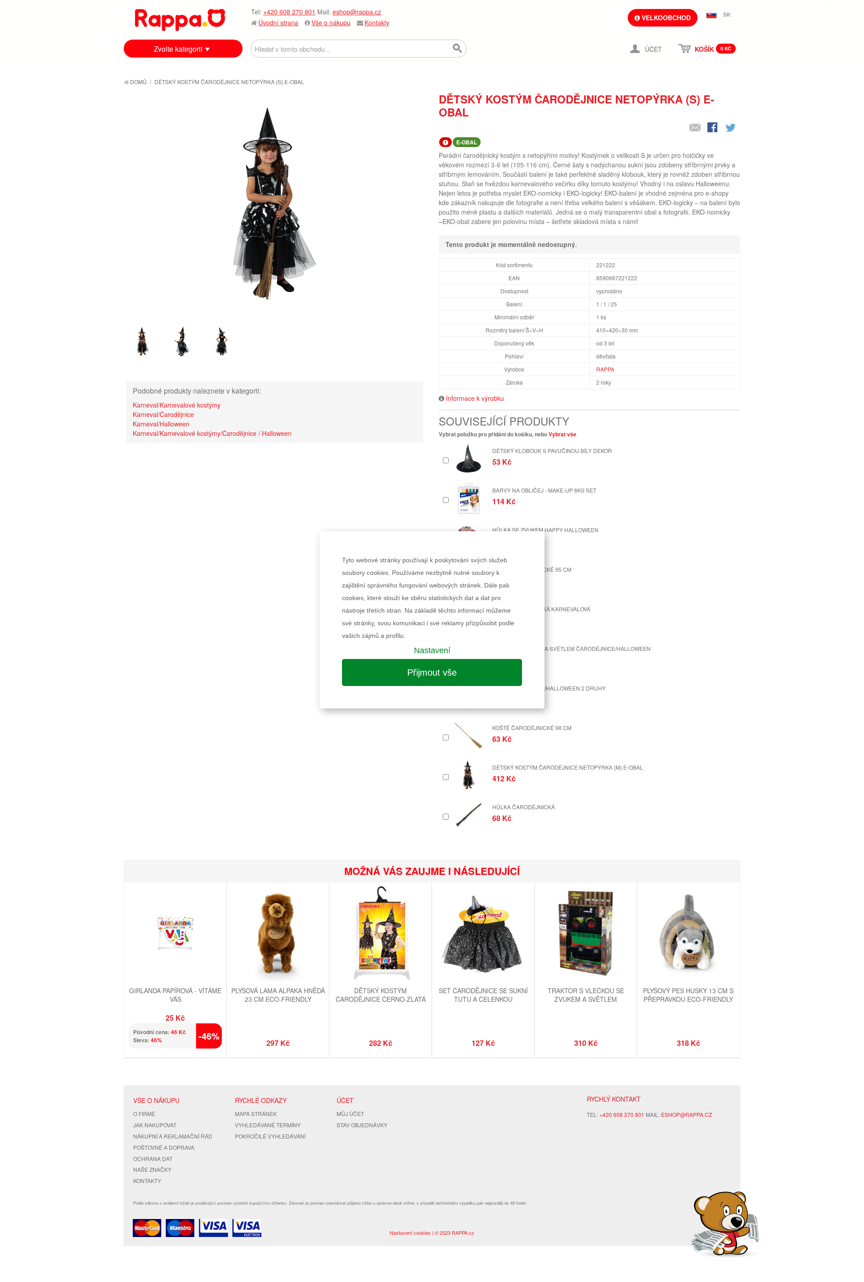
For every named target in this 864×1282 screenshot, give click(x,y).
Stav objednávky (362, 1125)
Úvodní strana (278, 22)
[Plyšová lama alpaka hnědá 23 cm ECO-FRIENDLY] (278, 934)
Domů (138, 81)
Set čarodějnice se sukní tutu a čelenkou (483, 995)
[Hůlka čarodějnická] (469, 815)
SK (727, 14)
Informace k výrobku (475, 398)
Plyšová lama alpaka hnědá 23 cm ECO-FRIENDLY (278, 995)
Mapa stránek (256, 1113)
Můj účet (350, 1113)
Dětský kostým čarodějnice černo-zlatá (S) (381, 999)
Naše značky (152, 1169)
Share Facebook (713, 128)
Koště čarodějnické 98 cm (532, 727)
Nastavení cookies (410, 1232)
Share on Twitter (731, 128)
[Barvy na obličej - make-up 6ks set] (469, 498)
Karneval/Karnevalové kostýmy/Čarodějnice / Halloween (212, 433)
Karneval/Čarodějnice (163, 414)
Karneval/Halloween (161, 423)
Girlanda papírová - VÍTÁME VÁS (175, 995)
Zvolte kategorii (178, 49)
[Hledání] (458, 49)
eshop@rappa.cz (357, 11)
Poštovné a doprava (163, 1147)
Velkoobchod (665, 17)
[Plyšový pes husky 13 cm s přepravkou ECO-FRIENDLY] (688, 934)
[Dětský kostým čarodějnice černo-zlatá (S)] (380, 934)
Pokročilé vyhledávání (270, 1136)
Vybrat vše (562, 434)
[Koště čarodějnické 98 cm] (469, 736)
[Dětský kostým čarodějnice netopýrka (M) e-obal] (469, 775)
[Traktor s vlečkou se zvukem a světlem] (586, 934)
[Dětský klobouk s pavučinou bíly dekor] (469, 458)
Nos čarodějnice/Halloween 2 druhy (549, 688)
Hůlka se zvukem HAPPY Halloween (545, 529)
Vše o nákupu (331, 22)
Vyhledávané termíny (268, 1125)
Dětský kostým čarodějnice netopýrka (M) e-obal (567, 767)
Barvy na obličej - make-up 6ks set (544, 490)
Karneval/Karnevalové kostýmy (176, 404)
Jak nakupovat (154, 1125)
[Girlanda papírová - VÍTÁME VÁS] (175, 934)
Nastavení (432, 650)
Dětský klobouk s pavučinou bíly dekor (552, 450)
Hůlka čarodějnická (523, 807)
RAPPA (605, 369)
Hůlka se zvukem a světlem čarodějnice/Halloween (571, 648)
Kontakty (376, 22)
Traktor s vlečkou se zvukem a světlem (586, 995)
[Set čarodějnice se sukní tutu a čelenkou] (483, 934)
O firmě (144, 1113)
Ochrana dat (152, 1158)
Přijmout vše (432, 672)
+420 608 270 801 (289, 11)
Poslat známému (695, 128)
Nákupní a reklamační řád (172, 1136)
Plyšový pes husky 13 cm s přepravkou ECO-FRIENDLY (688, 995)
